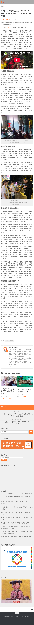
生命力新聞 (8, 27)
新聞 (2, 6)
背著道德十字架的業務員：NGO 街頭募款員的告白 (15, 523)
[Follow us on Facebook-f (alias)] (32, 407)
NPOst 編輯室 (6, 19)
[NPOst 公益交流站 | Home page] (6, 2)
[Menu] (32, 2)
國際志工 (11, 340)
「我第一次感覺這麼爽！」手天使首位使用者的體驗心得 (16, 493)
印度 (7, 340)
